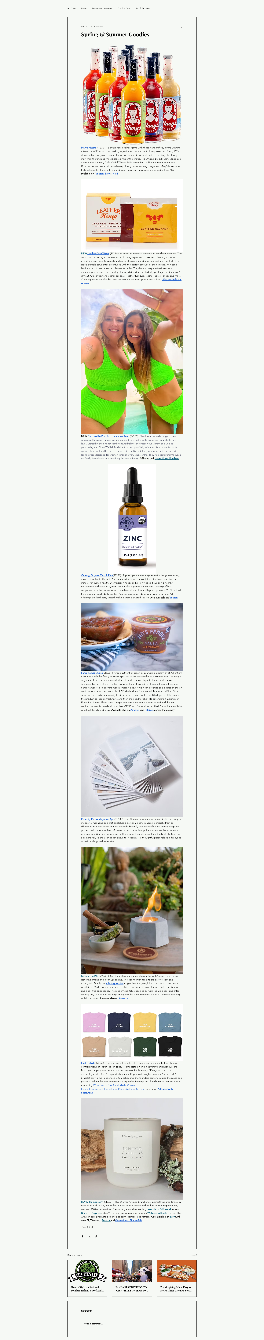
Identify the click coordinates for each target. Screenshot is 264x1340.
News (84, 8)
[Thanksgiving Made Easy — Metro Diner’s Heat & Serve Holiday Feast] (176, 1271)
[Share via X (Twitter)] (89, 1236)
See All (194, 1255)
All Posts (71, 8)
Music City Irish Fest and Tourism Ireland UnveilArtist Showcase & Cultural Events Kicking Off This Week (87, 1289)
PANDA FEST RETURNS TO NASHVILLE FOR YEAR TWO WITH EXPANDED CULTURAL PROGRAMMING (132, 1289)
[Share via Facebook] (82, 1236)
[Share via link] (96, 1236)
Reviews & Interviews (102, 8)
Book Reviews (143, 8)
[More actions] (181, 26)
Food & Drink (124, 8)
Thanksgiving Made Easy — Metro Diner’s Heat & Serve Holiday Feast (175, 1289)
